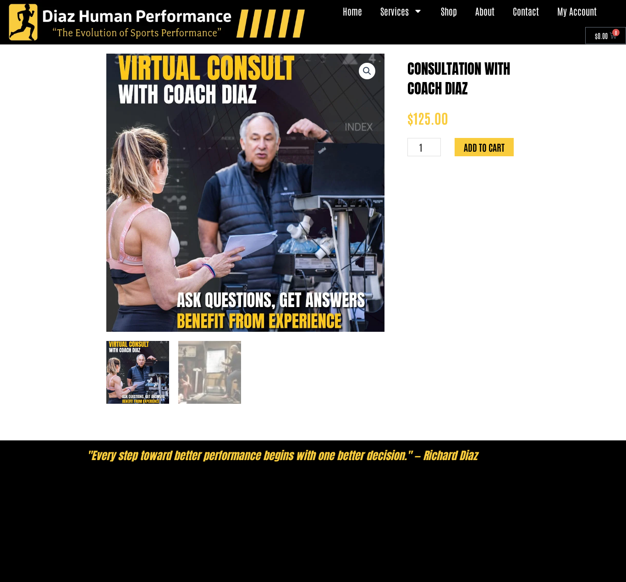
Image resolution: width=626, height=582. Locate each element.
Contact (526, 11)
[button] (367, 71)
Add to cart (484, 147)
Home (352, 11)
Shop (449, 11)
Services (394, 11)
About (484, 11)
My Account (577, 11)
